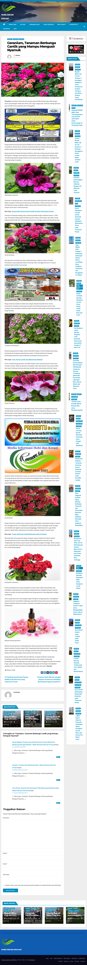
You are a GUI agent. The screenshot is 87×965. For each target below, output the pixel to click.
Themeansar (32, 960)
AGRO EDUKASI (48, 24)
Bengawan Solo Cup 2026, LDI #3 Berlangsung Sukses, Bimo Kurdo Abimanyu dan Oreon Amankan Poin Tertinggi (78, 549)
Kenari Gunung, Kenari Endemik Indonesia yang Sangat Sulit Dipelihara (79, 437)
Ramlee (18, 55)
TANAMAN (22, 39)
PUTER (27, 714)
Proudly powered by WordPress (9, 960)
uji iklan (71, 961)
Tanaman (66, 961)
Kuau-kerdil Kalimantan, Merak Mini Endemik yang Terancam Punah (79, 696)
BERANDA (10, 39)
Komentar (6, 818)
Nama (5, 853)
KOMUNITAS (74, 24)
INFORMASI (15, 39)
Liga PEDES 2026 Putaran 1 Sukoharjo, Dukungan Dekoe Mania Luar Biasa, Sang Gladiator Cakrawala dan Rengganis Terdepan (79, 260)
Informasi (82, 961)
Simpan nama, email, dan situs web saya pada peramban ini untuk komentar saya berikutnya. (33, 885)
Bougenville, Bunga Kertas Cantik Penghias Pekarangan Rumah (33, 211)
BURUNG (76, 170)
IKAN (76, 203)
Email (5, 864)
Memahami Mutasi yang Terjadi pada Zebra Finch (79, 636)
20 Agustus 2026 (53, 918)
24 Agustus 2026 (32, 918)
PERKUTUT (76, 175)
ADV (15, 29)
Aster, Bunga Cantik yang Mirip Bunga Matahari (27, 359)
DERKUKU (12, 711)
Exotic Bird (78, 288)
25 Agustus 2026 (11, 918)
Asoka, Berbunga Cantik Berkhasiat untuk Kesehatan (29, 534)
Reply (58, 757)
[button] (84, 26)
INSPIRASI (6, 29)
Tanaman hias (34, 24)
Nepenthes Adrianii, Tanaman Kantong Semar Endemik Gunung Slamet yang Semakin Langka (79, 469)
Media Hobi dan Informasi (11, 950)
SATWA (22, 24)
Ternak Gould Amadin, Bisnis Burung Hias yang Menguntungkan (77, 406)
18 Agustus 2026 (74, 918)
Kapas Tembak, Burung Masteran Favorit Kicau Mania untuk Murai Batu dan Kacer (79, 304)
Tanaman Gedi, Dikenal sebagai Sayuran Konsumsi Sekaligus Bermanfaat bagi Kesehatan (49, 679)
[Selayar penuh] (83, 52)
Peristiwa (7, 714)
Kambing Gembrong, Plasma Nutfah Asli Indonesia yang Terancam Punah (16, 679)
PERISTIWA (12, 24)
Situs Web (6, 874)
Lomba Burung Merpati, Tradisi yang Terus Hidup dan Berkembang (78, 665)
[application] (76, 49)
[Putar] (70, 52)
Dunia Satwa (78, 286)
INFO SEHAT (62, 24)
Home (47, 958)
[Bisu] (81, 52)
